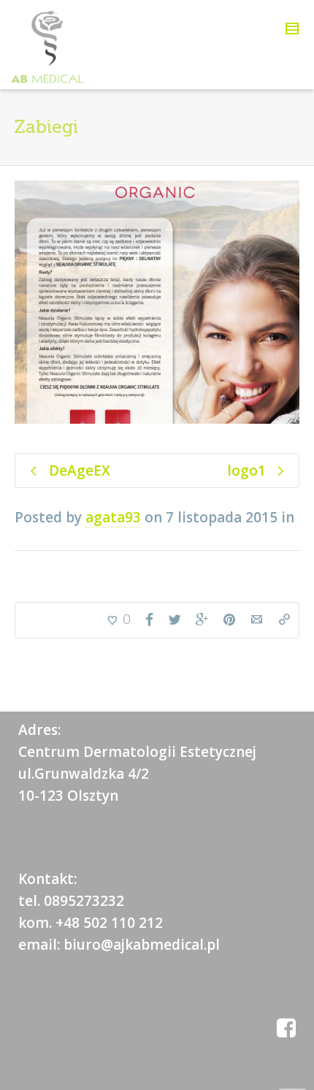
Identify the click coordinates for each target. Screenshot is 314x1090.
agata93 (113, 517)
